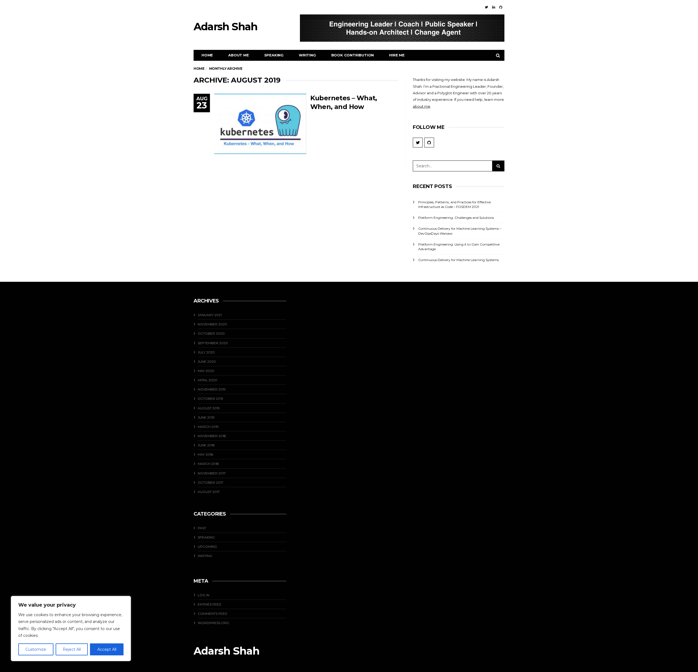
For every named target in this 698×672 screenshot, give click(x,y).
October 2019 (210, 398)
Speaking (274, 55)
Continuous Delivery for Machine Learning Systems (458, 260)
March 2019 (208, 427)
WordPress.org (213, 623)
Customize (35, 649)
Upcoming (207, 546)
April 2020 (207, 380)
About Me (238, 55)
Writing (307, 55)
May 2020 (206, 371)
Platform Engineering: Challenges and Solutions (456, 218)
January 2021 (210, 315)
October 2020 (211, 333)
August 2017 (209, 492)
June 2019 (206, 417)
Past (202, 528)
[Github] (500, 7)
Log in (203, 595)
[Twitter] (486, 7)
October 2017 (210, 482)
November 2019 (212, 389)
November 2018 (212, 436)
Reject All (72, 649)
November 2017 (212, 473)
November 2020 (212, 324)
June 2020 (207, 361)
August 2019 (209, 408)
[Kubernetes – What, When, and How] (260, 124)
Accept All (106, 649)
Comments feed (212, 614)
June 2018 (206, 445)
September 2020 (213, 343)
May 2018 (205, 454)
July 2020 (206, 352)
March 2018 (208, 464)
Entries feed (209, 604)
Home (207, 55)
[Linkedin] (493, 7)
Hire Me (397, 55)
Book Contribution (352, 55)
